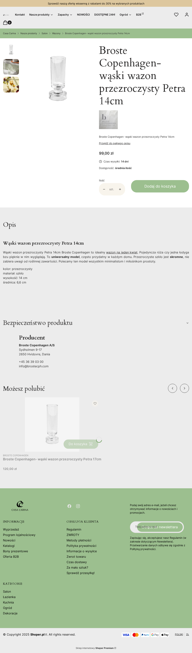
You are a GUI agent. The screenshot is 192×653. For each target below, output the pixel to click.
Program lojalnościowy (19, 535)
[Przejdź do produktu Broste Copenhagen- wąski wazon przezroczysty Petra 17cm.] (52, 424)
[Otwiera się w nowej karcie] (69, 506)
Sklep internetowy (95, 648)
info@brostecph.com (34, 366)
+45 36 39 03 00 (31, 362)
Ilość (102, 180)
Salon (45, 33)
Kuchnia (8, 602)
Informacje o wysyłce (82, 551)
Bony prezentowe (15, 551)
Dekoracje (10, 613)
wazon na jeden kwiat (121, 252)
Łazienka (9, 597)
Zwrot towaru (76, 556)
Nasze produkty (28, 33)
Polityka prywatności (81, 546)
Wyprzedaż (11, 529)
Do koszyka (78, 444)
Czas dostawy (77, 562)
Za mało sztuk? (77, 567)
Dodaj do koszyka (160, 186)
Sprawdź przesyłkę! (80, 573)
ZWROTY (73, 535)
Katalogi (9, 546)
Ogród (7, 608)
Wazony (56, 33)
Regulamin (74, 529)
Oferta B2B (11, 556)
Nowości (9, 540)
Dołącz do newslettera (160, 527)
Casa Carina (9, 33)
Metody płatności (79, 540)
